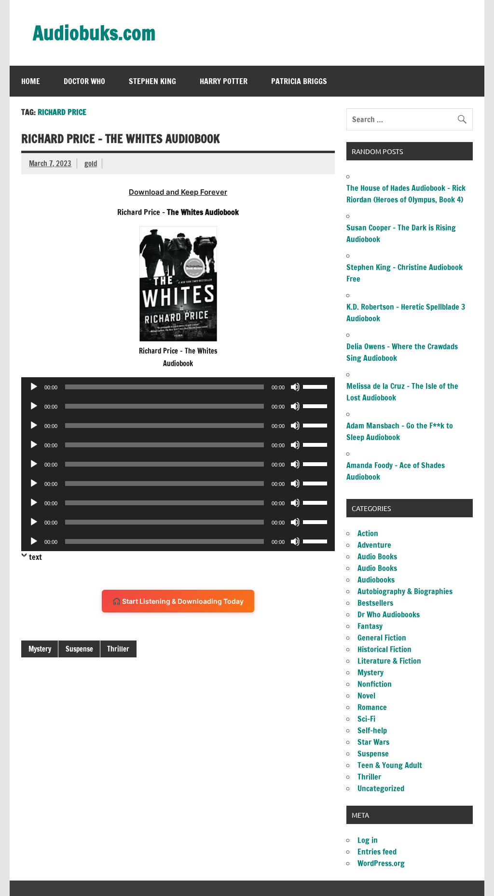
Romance (372, 707)
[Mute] (295, 387)
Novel (366, 695)
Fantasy (370, 626)
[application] (177, 387)
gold (90, 163)
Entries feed (377, 851)
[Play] (34, 387)
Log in (367, 840)
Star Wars (373, 742)
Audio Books (377, 556)
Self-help (372, 730)
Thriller (118, 649)
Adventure (374, 545)
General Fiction (381, 637)
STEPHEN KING (152, 81)
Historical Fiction (384, 649)
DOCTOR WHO (84, 81)
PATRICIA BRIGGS (299, 81)
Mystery (39, 649)
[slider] (316, 386)
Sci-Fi (366, 718)
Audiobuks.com (94, 32)
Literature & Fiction (389, 660)
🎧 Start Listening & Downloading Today (178, 601)
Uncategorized (380, 788)
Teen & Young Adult (389, 765)
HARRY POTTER (223, 81)
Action (367, 533)
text (35, 557)
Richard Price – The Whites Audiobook (120, 138)
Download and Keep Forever (178, 192)
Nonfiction (374, 684)
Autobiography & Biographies (405, 591)
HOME (30, 81)
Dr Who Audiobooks (388, 614)
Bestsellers (375, 602)
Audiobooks (376, 579)
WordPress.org (381, 863)
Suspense (79, 649)
